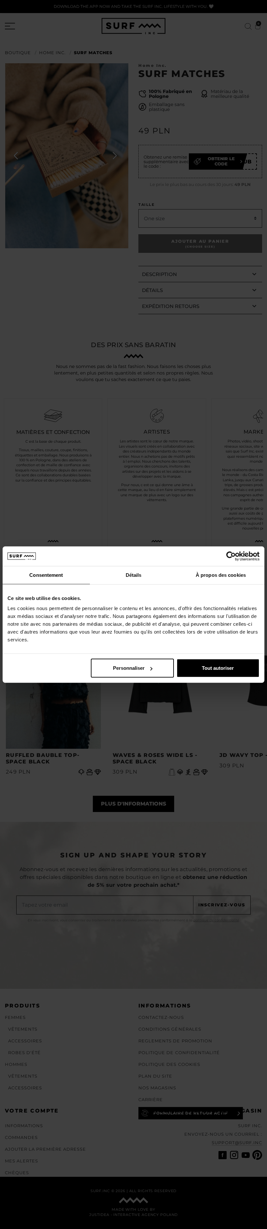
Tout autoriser (218, 668)
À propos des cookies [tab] (221, 574)
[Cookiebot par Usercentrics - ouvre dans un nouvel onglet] (231, 556)
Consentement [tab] (46, 574)
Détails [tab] (134, 574)
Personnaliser (129, 668)
